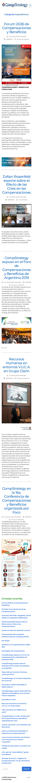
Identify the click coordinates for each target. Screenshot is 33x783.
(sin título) (5, 641)
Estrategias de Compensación (13, 651)
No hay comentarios (23, 39)
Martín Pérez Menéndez (13, 282)
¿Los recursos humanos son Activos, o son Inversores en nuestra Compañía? (16, 739)
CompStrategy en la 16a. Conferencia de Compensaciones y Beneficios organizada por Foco (16, 500)
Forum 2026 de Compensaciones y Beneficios (16, 28)
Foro (5, 348)
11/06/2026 (9, 39)
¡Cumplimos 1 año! (9, 699)
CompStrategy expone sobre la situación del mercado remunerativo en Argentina (16, 666)
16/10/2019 (28, 282)
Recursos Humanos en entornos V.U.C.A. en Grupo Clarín (16, 365)
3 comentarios (23, 200)
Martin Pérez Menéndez (19, 36)
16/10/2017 (28, 517)
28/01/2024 (11, 200)
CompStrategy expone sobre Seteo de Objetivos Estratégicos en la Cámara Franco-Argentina (16, 693)
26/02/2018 (9, 378)
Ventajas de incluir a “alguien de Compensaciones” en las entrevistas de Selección (16, 761)
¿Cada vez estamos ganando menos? (16, 630)
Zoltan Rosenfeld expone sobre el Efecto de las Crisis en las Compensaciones (16, 184)
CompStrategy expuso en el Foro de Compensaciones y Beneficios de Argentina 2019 (16, 268)
